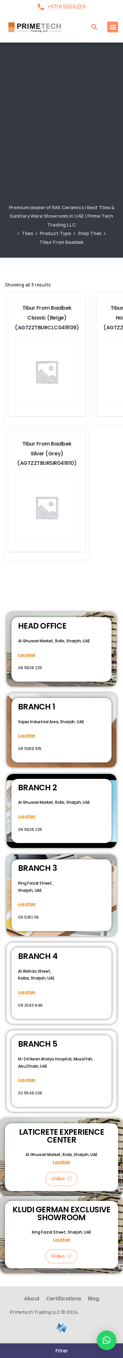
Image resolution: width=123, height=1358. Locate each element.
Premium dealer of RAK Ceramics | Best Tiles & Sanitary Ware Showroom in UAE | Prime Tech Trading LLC (61, 216)
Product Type (55, 233)
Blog (93, 1298)
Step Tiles (89, 233)
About (32, 1298)
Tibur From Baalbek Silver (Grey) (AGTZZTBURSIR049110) (46, 453)
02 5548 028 (30, 1093)
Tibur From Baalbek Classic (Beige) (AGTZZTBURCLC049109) (47, 317)
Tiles (27, 233)
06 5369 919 (29, 748)
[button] (94, 26)
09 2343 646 (30, 1005)
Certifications (63, 1298)
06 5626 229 (30, 667)
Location (26, 655)
